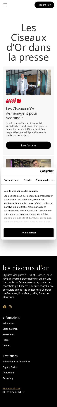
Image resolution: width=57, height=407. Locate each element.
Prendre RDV (44, 4)
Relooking (8, 378)
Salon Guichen (10, 328)
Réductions (8, 372)
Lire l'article (28, 145)
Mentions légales (11, 388)
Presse (6, 339)
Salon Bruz (8, 323)
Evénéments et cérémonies (16, 361)
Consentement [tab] (11, 180)
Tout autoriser (28, 232)
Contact (7, 345)
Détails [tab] (27, 180)
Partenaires (9, 334)
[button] (11, 5)
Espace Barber (10, 367)
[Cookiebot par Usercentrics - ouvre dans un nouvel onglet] (41, 172)
